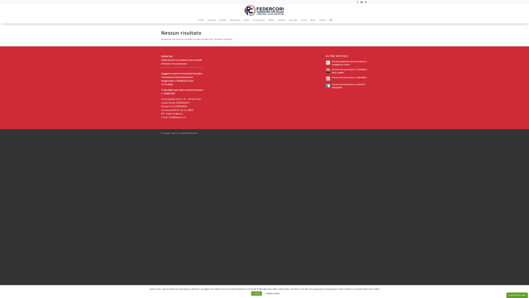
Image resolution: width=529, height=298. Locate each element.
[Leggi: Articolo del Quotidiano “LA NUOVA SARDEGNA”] (328, 85)
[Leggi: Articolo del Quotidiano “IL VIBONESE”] (328, 78)
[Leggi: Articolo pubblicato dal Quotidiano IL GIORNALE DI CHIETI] (328, 62)
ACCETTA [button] (256, 293)
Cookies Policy (272, 293)
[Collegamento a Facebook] (357, 2)
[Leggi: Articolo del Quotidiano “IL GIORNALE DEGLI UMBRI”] (328, 70)
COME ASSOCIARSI (517, 295)
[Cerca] (330, 20)
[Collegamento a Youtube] (362, 2)
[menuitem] (201, 20)
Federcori (175, 133)
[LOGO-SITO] (264, 10)
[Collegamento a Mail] (366, 2)
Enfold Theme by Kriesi (188, 133)
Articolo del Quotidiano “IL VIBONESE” (349, 77)
